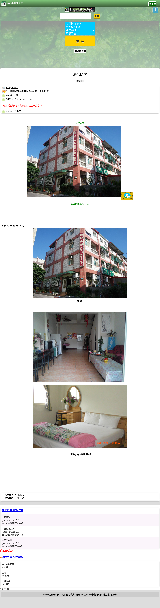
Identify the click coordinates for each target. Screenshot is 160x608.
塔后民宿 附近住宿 (12, 510)
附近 (153, 4)
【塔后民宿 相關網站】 (13, 495)
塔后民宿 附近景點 (12, 557)
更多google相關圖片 (80, 454)
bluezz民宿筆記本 (14, 3)
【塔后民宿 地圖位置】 (13, 498)
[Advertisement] (80, 61)
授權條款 (112, 594)
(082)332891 (12, 87)
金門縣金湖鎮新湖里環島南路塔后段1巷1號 (27, 91)
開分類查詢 (80, 51)
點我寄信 (19, 111)
